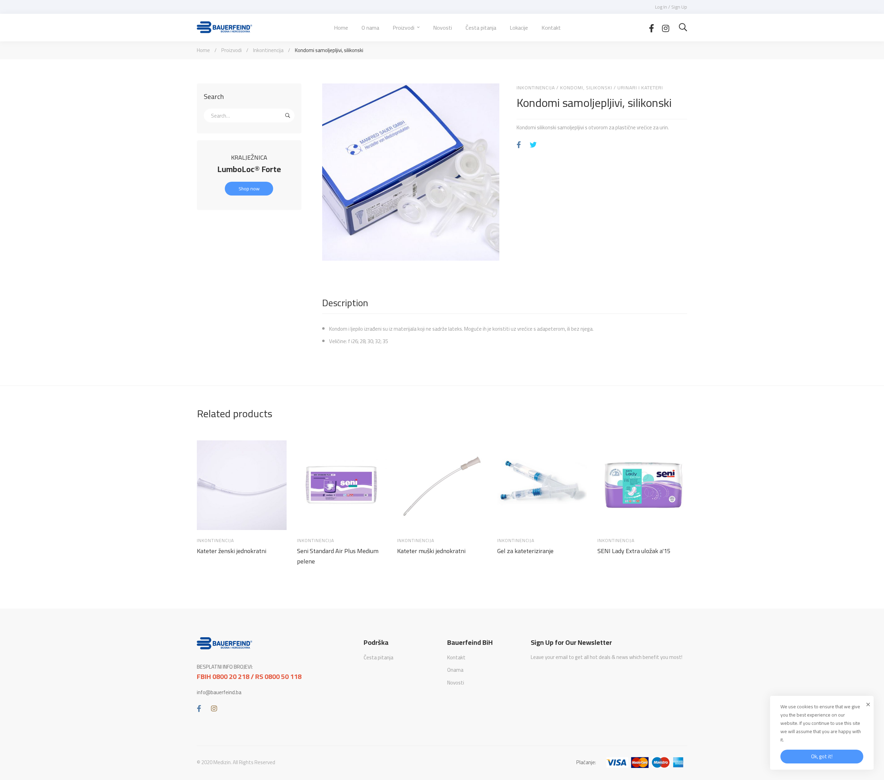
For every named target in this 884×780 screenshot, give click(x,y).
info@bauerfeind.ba (219, 692)
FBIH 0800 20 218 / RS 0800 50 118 (249, 676)
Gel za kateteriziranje (525, 551)
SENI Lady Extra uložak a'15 (634, 551)
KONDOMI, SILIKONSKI (586, 87)
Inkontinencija (268, 50)
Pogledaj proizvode (208, 521)
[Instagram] (666, 27)
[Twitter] (533, 145)
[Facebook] (651, 27)
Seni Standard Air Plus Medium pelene (337, 556)
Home (203, 50)
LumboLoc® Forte (249, 169)
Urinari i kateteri (640, 87)
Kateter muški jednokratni (431, 551)
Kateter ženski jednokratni (231, 551)
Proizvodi (231, 50)
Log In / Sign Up (671, 6)
